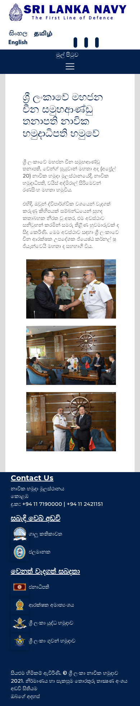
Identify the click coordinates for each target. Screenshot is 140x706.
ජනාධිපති (39, 587)
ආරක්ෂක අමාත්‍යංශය (51, 605)
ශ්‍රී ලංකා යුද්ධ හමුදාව (51, 623)
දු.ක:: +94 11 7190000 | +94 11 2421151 (57, 504)
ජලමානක (40, 552)
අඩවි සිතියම (24, 688)
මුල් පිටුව (67, 54)
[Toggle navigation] (70, 66)
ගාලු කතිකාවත (45, 534)
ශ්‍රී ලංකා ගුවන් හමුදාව (52, 640)
